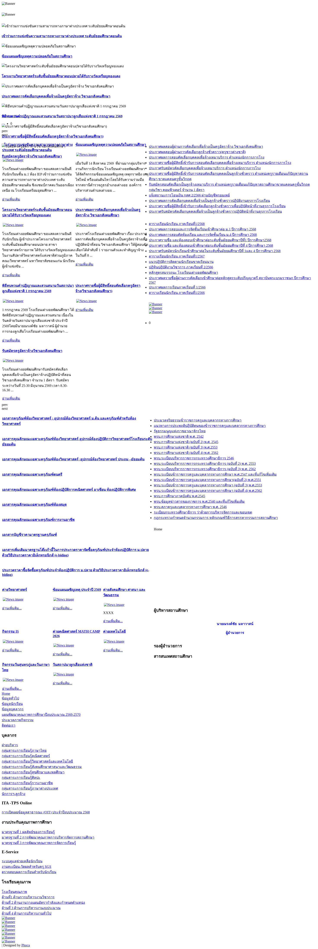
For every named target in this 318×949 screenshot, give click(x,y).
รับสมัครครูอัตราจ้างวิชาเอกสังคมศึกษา (32, 156)
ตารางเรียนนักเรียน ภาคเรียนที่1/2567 (177, 256)
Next (17, 116)
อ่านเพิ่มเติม (11, 199)
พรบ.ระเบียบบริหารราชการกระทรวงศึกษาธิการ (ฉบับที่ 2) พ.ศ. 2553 (205, 463)
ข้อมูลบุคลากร (13, 709)
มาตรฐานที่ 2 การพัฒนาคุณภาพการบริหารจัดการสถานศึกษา (48, 837)
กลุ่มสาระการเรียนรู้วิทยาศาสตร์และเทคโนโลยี (37, 761)
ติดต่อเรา (8, 725)
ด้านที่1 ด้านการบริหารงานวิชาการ (28, 897)
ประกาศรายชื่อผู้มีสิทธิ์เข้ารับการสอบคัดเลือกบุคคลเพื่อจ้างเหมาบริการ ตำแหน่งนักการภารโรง (220, 163)
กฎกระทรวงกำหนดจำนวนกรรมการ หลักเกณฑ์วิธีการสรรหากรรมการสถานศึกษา (216, 518)
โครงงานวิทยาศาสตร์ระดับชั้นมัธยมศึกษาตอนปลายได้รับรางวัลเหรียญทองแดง (61, 76)
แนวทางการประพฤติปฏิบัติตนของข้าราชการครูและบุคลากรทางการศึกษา (210, 426)
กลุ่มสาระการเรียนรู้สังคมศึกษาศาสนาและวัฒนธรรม (42, 767)
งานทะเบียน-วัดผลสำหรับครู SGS (26, 866)
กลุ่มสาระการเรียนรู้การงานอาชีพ (27, 783)
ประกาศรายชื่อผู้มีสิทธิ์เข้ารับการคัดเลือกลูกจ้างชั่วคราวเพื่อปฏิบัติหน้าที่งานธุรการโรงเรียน (217, 206)
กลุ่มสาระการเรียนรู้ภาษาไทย (24, 750)
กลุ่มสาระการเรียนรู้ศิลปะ (21, 777)
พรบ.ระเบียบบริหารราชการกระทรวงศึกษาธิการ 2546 (194, 458)
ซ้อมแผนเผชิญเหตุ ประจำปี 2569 (77, 589)
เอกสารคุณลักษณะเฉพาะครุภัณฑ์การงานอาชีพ (38, 519)
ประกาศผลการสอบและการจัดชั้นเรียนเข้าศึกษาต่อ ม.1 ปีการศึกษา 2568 (202, 229)
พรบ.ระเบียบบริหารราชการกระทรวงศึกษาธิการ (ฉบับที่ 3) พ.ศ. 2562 (205, 469)
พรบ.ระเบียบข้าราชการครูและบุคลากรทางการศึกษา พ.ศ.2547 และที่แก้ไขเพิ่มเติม (215, 474)
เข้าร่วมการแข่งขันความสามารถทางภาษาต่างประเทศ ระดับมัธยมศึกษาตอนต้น (62, 36)
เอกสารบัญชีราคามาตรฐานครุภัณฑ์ (29, 534)
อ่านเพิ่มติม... (12, 608)
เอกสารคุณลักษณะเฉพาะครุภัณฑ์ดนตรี (32, 474)
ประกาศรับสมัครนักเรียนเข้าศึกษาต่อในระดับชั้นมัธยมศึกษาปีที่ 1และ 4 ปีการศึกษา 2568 (215, 251)
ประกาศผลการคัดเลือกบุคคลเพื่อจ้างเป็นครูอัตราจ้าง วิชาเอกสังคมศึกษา (56, 96)
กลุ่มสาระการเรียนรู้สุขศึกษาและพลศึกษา (33, 772)
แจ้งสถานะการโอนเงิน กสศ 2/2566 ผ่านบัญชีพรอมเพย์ (189, 195)
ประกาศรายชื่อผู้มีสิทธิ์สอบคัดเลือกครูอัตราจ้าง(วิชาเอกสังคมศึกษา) (52, 136)
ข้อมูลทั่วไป (10, 698)
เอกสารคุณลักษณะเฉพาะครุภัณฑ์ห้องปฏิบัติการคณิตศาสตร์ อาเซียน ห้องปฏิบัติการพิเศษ (69, 489)
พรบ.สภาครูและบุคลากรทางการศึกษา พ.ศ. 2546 (190, 507)
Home (6, 693)
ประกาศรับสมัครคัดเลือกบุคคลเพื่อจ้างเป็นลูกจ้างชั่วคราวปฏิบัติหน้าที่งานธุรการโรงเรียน (215, 211)
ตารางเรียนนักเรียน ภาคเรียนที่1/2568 (177, 224)
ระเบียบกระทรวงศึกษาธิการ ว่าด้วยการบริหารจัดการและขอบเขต (203, 512)
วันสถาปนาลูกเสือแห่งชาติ (72, 664)
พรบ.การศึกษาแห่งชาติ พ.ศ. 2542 (179, 436)
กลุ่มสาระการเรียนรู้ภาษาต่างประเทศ (30, 788)
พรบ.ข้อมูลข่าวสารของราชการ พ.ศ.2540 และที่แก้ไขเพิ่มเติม (199, 501)
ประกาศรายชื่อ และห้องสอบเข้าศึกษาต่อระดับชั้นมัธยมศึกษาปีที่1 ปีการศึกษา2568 (210, 240)
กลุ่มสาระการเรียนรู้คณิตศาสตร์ (26, 756)
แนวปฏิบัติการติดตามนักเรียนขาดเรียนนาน (181, 262)
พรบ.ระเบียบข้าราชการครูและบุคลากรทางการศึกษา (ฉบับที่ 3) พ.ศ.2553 (208, 485)
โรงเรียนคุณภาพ (14, 892)
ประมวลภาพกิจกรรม (18, 720)
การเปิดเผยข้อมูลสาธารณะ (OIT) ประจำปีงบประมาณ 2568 (46, 812)
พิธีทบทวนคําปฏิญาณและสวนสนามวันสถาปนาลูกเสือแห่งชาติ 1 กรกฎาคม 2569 (62, 116)
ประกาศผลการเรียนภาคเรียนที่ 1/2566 (177, 287)
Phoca (25, 945)
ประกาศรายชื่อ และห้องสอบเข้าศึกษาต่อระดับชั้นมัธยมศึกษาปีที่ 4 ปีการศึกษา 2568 (211, 245)
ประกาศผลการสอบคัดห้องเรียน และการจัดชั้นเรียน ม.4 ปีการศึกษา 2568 (203, 234)
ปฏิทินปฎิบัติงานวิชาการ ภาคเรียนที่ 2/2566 (181, 267)
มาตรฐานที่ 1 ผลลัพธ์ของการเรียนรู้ (28, 832)
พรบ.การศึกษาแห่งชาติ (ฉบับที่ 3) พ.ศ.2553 (185, 447)
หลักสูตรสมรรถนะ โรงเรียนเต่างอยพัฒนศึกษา (183, 272)
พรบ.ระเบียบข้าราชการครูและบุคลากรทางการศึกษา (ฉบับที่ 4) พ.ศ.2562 (208, 490)
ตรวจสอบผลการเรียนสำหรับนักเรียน (29, 872)
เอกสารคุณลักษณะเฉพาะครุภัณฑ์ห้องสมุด (34, 504)
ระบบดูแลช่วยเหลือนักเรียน (22, 861)
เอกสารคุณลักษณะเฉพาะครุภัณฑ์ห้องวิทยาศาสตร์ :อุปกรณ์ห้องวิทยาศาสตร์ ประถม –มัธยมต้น (73, 459)
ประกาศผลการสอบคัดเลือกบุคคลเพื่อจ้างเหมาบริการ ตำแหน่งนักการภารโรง (206, 157)
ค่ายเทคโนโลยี (114, 631)
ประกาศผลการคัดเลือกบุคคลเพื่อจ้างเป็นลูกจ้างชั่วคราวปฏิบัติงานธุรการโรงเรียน (209, 200)
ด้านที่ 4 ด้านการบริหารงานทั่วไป (26, 913)
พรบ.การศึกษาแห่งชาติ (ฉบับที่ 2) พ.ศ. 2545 (186, 442)
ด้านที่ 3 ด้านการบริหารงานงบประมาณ (31, 908)
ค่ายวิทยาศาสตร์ (14, 589)
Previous (8, 116)
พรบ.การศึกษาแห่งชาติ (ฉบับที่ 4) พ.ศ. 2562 (186, 453)
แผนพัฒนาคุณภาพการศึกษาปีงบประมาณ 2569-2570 (41, 714)
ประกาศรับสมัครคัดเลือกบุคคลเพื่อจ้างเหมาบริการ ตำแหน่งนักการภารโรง (205, 168)
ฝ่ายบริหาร (10, 745)
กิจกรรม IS (10, 631)
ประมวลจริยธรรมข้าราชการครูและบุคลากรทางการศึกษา (197, 420)
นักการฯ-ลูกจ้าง (13, 794)
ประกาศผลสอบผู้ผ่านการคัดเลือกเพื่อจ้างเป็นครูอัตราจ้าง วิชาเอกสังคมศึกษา (206, 146)
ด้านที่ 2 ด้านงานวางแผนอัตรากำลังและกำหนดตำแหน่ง (43, 902)
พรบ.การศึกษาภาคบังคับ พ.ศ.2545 (179, 496)
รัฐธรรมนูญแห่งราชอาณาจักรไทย (180, 431)
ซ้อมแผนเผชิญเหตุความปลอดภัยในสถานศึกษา (37, 56)
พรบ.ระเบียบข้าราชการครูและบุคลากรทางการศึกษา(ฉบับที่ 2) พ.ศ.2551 (207, 480)
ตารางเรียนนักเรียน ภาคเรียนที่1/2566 (177, 293)
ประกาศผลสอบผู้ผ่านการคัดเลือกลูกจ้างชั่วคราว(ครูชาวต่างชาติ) (197, 152)
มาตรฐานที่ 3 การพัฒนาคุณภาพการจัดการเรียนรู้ (39, 843)
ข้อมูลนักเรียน (12, 704)
